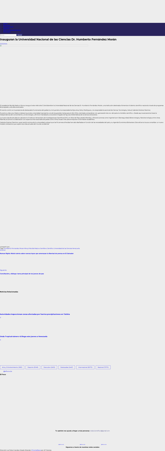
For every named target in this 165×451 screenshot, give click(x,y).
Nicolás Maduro (34, 248)
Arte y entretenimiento (12, 30)
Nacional (6, 25)
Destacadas (66, 367)
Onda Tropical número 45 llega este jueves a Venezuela (23, 336)
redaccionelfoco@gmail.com (100, 431)
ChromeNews (36, 450)
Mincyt (26, 248)
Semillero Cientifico (46, 248)
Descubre (7, 32)
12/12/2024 (3, 44)
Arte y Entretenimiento (12, 367)
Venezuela (76, 248)
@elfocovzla (7, 371)
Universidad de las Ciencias (63, 248)
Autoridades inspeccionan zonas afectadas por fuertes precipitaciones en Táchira (35, 314)
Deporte (6, 28)
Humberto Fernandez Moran (14, 248)
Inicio (5, 23)
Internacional (8, 27)
